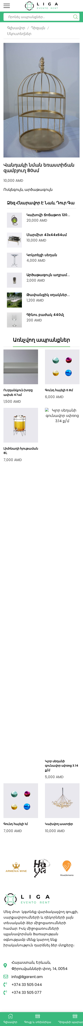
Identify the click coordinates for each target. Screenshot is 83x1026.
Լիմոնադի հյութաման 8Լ (20, 450)
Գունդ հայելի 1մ (15, 824)
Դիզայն (38, 28)
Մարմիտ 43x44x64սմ (47, 235)
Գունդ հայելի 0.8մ (59, 390)
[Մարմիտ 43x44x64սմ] (14, 240)
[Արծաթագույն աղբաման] (14, 280)
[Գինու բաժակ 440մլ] (14, 319)
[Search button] (75, 17)
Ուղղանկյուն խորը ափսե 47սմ (18, 392)
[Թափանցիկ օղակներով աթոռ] (14, 300)
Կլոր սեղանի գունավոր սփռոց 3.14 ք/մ (61, 765)
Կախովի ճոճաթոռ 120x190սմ (48, 215)
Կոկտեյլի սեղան (42, 255)
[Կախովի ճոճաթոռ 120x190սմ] (14, 220)
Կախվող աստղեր (59, 824)
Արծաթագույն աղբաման (48, 275)
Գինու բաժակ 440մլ (45, 314)
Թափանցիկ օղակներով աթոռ (48, 295)
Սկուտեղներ (19, 33)
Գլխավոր (16, 28)
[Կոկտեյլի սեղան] (14, 260)
